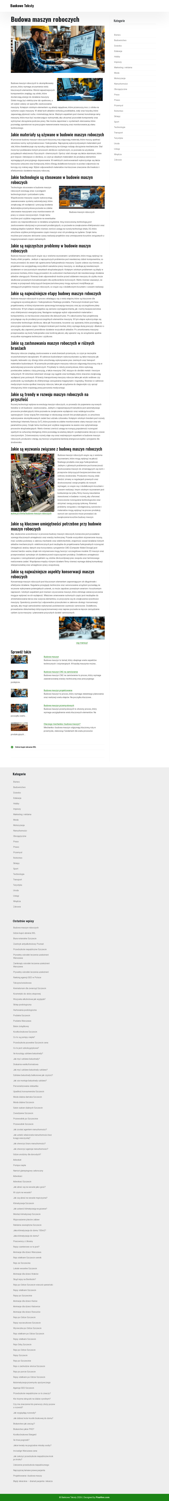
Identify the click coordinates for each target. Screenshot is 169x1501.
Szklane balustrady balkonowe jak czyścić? (33, 1075)
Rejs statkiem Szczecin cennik (27, 1257)
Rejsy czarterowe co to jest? (26, 1246)
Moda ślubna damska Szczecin (27, 1097)
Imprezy (118, 62)
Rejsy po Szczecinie (22, 1295)
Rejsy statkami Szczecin (24, 1339)
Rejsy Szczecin (20, 1355)
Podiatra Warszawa (22, 1021)
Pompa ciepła (19, 1165)
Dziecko (118, 46)
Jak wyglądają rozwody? (24, 1413)
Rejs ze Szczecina (21, 1263)
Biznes (117, 35)
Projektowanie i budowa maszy (27, 1476)
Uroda (116, 143)
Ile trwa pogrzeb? (21, 1440)
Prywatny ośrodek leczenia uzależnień (31, 972)
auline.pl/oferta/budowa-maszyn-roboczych (31, 513)
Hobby (117, 56)
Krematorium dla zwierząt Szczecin (29, 988)
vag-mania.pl (82, 643)
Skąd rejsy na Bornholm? (24, 1279)
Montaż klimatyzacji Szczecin (27, 1214)
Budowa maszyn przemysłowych (59, 705)
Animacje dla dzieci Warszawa (27, 1252)
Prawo (117, 100)
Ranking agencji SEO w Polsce (27, 977)
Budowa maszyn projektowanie (58, 690)
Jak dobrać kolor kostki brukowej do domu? (33, 1418)
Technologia (119, 127)
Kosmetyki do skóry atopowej (27, 993)
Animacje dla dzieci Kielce (25, 1301)
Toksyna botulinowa (22, 983)
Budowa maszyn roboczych (26, 927)
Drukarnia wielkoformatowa (25, 1064)
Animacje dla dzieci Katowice (26, 1306)
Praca (116, 94)
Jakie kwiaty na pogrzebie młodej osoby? (32, 1445)
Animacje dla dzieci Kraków (25, 1274)
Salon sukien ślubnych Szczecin (28, 1108)
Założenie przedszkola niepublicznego (31, 1465)
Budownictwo (120, 40)
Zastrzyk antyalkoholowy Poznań (28, 944)
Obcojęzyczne (120, 89)
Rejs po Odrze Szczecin (24, 1317)
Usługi (117, 149)
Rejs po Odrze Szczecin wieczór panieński (33, 1285)
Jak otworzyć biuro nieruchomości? (29, 1143)
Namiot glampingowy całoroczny (28, 1170)
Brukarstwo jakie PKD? (23, 1429)
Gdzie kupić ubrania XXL (24, 933)
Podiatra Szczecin (21, 1015)
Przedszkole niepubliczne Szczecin (30, 949)
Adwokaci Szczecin (22, 1181)
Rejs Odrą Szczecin (22, 1344)
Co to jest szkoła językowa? (26, 1048)
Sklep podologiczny (22, 1004)
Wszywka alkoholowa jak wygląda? (29, 999)
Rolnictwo (118, 111)
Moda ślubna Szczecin (23, 1102)
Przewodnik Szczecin (23, 1124)
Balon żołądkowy (21, 1026)
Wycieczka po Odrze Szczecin (27, 1328)
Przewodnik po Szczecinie (25, 1118)
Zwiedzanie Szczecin (23, 1113)
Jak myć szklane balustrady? (26, 1059)
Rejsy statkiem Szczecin (24, 1290)
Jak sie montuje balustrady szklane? (30, 1080)
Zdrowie (118, 160)
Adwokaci (17, 1176)
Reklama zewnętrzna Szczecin (27, 1225)
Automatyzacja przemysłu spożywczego (32, 1382)
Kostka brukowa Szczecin (25, 1032)
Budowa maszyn (51, 657)
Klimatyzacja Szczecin (23, 1203)
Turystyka (118, 138)
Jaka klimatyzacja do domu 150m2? (29, 1230)
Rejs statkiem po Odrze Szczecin (28, 1333)
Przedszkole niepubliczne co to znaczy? (32, 1393)
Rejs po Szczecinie (22, 1361)
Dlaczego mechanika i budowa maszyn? (62, 724)
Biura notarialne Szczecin (24, 938)
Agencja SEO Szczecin (23, 1388)
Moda (116, 73)
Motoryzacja (119, 78)
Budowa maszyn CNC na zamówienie (61, 672)
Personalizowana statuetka (25, 1086)
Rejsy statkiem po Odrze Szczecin (29, 1377)
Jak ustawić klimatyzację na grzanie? (30, 1208)
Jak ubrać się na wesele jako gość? (29, 1187)
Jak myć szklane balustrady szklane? (30, 1070)
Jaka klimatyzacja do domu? (26, 1236)
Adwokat (17, 1160)
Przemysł (118, 105)
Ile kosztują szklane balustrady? (28, 1053)
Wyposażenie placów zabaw (26, 1219)
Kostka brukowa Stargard (24, 1434)
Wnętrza (118, 154)
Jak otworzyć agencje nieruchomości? (30, 1149)
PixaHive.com (102, 1497)
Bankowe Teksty (22, 5)
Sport (116, 122)
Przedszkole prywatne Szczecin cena (30, 1042)
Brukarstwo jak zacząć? (24, 1423)
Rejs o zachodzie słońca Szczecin (29, 1366)
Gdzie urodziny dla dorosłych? (27, 1154)
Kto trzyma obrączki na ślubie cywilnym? (32, 1399)
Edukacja (118, 51)
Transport (118, 132)
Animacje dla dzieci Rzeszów (26, 1312)
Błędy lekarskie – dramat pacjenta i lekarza (33, 1481)
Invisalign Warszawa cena (25, 1451)
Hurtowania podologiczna (25, 1010)
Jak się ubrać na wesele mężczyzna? (30, 1198)
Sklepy (117, 116)
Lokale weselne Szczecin (25, 1268)
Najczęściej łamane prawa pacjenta (29, 1470)
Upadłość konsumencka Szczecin (28, 1091)
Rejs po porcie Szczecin (24, 1371)
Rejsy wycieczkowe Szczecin (27, 1323)
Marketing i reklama (123, 67)
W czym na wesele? (22, 1192)
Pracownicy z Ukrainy (23, 1241)
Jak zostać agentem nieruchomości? (30, 1129)
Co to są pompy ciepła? (24, 1037)
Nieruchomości (121, 84)
